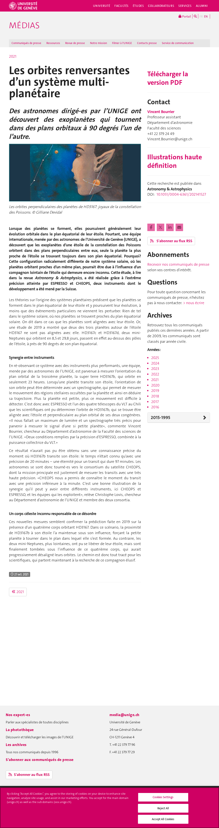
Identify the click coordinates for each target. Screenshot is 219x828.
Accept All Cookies (163, 819)
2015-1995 (160, 417)
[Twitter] (161, 227)
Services (185, 6)
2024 (155, 363)
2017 (155, 401)
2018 (155, 396)
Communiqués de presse (26, 43)
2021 (12, 56)
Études (138, 6)
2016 (155, 407)
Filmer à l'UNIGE (122, 43)
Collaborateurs (161, 6)
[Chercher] (195, 16)
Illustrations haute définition (174, 161)
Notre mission (98, 43)
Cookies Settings (163, 797)
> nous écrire (193, 302)
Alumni (202, 6)
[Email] (179, 227)
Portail (186, 16)
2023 (155, 368)
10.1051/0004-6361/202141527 (181, 194)
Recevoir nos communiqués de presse (178, 264)
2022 (155, 374)
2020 (155, 385)
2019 (155, 390)
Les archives (16, 744)
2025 (155, 357)
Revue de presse (75, 43)
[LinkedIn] (170, 227)
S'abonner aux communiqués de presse (40, 759)
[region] (109, 807)
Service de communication (178, 43)
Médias (24, 25)
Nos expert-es (18, 714)
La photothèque (20, 729)
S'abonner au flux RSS (174, 240)
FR (201, 16)
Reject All (163, 808)
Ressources (53, 43)
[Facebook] (151, 227)
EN (206, 16)
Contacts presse (147, 43)
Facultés (121, 6)
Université (101, 6)
